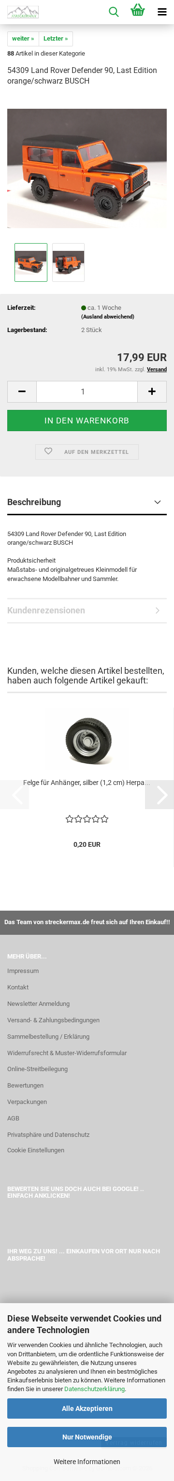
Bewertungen (25, 1085)
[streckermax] (19, 12)
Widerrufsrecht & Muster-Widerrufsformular (67, 1053)
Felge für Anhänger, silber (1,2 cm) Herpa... (86, 782)
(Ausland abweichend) (107, 317)
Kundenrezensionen (46, 610)
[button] (21, 392)
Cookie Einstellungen (35, 1150)
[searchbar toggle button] (114, 12)
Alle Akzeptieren (87, 1408)
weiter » (23, 38)
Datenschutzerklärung (94, 1389)
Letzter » (56, 38)
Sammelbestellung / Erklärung (48, 1036)
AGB (13, 1118)
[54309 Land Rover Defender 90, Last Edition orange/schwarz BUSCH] (87, 168)
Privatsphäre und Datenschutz (48, 1134)
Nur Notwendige (87, 1437)
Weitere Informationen (87, 1462)
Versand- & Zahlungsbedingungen (53, 1020)
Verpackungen (27, 1101)
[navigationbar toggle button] (162, 12)
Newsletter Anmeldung (38, 1003)
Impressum (23, 970)
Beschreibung (34, 502)
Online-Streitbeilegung (37, 1069)
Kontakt (18, 987)
